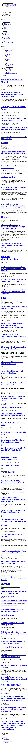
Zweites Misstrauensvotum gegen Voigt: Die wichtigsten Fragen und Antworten (13, 269)
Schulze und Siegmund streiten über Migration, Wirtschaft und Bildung (14, 128)
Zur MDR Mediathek (8, 3)
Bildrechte (5, 742)
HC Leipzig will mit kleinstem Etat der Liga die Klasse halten (13, 348)
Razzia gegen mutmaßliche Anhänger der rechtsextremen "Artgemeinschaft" (12, 94)
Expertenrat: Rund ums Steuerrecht (14, 601)
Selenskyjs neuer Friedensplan (12, 407)
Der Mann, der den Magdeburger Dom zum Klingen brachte (13, 441)
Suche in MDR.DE (5, 18)
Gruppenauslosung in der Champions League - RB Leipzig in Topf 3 (13, 336)
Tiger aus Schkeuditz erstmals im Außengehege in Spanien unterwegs (14, 152)
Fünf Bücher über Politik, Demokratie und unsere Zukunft (12, 482)
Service (3, 734)
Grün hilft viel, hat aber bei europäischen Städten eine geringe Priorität (13, 578)
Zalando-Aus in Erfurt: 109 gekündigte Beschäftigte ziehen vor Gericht (13, 245)
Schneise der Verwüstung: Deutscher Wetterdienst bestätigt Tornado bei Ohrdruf (13, 226)
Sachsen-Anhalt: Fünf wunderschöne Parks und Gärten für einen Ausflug (13, 499)
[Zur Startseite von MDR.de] (4, 10)
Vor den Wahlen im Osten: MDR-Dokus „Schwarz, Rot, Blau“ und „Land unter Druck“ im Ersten (13, 698)
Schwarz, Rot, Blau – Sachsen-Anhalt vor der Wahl (12, 363)
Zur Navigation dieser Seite (9, 4)
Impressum (5, 738)
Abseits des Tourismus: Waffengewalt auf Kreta (9, 458)
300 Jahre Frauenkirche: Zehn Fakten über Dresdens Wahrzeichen (14, 520)
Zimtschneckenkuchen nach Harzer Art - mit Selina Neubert (14, 592)
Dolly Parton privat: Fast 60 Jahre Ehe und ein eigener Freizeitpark (13, 633)
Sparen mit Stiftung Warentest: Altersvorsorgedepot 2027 (12, 610)
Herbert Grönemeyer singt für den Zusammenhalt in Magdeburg (13, 280)
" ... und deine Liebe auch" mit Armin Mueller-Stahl (12, 372)
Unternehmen (5, 733)
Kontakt (5, 737)
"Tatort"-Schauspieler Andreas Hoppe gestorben (12, 624)
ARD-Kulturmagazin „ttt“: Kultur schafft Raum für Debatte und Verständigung (13, 709)
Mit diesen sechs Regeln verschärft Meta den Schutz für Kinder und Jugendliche (13, 292)
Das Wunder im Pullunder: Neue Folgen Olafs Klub (13, 384)
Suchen (2, 19)
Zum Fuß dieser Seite (8, 6)
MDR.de (5, 75)
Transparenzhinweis (7, 741)
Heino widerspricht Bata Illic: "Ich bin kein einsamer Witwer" (13, 642)
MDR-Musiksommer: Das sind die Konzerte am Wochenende (13, 656)
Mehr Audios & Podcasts (10, 465)
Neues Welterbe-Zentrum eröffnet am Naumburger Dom (13, 188)
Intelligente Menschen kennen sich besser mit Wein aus (13, 562)
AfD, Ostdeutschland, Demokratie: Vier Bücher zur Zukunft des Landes (13, 398)
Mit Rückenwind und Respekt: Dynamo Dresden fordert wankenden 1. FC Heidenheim (12, 325)
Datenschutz (6, 739)
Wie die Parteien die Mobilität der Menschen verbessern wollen (13, 119)
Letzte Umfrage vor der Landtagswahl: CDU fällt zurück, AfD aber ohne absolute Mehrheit (13, 206)
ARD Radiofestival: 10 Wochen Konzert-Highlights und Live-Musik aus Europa (14, 679)
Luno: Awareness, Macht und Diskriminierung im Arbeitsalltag (13, 414)
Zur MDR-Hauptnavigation (9, 5)
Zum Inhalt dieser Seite (8, 1)
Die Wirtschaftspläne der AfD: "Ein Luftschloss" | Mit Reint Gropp (14, 449)
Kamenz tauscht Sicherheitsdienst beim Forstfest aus (13, 167)
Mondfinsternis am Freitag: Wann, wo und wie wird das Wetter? (13, 552)
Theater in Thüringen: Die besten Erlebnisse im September (13, 511)
